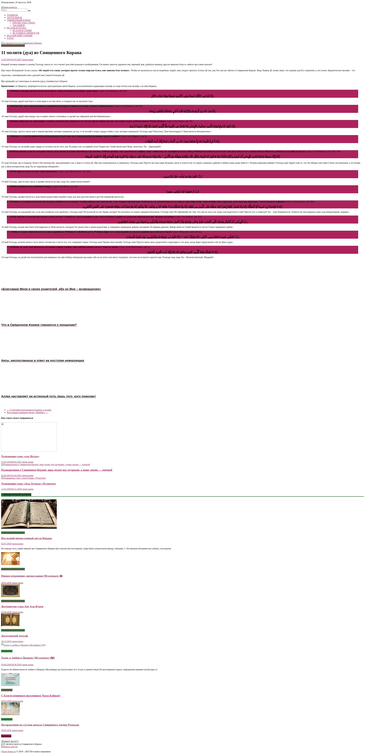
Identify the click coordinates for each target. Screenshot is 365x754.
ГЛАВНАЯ (12, 15)
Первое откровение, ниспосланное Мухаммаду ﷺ (32, 575)
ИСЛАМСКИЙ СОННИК (20, 35)
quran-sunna (27, 59)
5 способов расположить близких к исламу (29, 410)
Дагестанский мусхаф (14, 635)
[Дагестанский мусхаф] (10, 625)
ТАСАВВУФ (19, 25)
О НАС (10, 38)
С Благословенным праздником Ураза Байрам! (30, 695)
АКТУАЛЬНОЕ (14, 17)
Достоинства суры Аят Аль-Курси (22, 606)
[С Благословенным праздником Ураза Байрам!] (10, 685)
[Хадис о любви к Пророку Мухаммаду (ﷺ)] (23, 645)
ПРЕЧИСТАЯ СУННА (24, 23)
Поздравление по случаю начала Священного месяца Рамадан (40, 724)
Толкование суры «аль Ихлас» (20, 456)
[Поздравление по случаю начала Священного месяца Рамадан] (10, 714)
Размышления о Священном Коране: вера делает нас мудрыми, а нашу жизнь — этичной (56, 469)
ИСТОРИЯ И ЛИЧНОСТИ (26, 33)
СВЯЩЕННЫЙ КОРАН (19, 20)
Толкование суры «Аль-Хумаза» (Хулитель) (28, 483)
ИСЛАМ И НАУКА (16, 28)
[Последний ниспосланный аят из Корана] (29, 528)
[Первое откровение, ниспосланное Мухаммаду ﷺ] (10, 564)
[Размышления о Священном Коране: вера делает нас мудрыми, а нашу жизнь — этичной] (45, 464)
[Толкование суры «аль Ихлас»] (29, 451)
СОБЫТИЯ (6, 651)
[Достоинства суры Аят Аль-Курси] (10, 596)
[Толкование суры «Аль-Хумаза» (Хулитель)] (23, 478)
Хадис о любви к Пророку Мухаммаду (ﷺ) (28, 657)
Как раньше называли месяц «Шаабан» (27, 412)
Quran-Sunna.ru (8, 751)
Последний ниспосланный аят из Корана (26, 538)
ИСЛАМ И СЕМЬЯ (22, 30)
